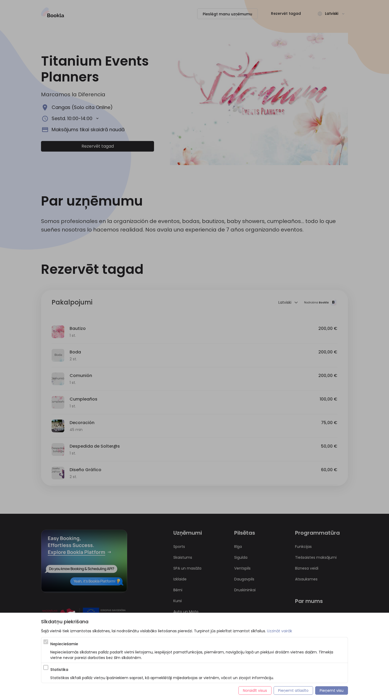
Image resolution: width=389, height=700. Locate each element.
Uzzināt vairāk (279, 631)
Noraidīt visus (255, 690)
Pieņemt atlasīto (293, 690)
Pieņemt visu (331, 690)
